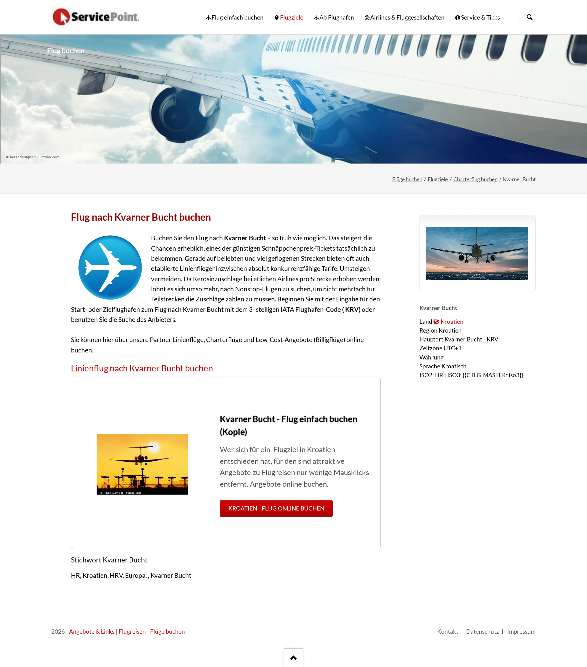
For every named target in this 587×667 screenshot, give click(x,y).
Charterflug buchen (475, 179)
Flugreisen (132, 631)
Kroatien (452, 321)
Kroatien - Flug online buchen (276, 508)
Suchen (529, 17)
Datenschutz (482, 631)
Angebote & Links (91, 631)
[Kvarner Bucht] (293, 99)
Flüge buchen (407, 179)
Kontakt (447, 631)
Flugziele (438, 179)
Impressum (521, 631)
